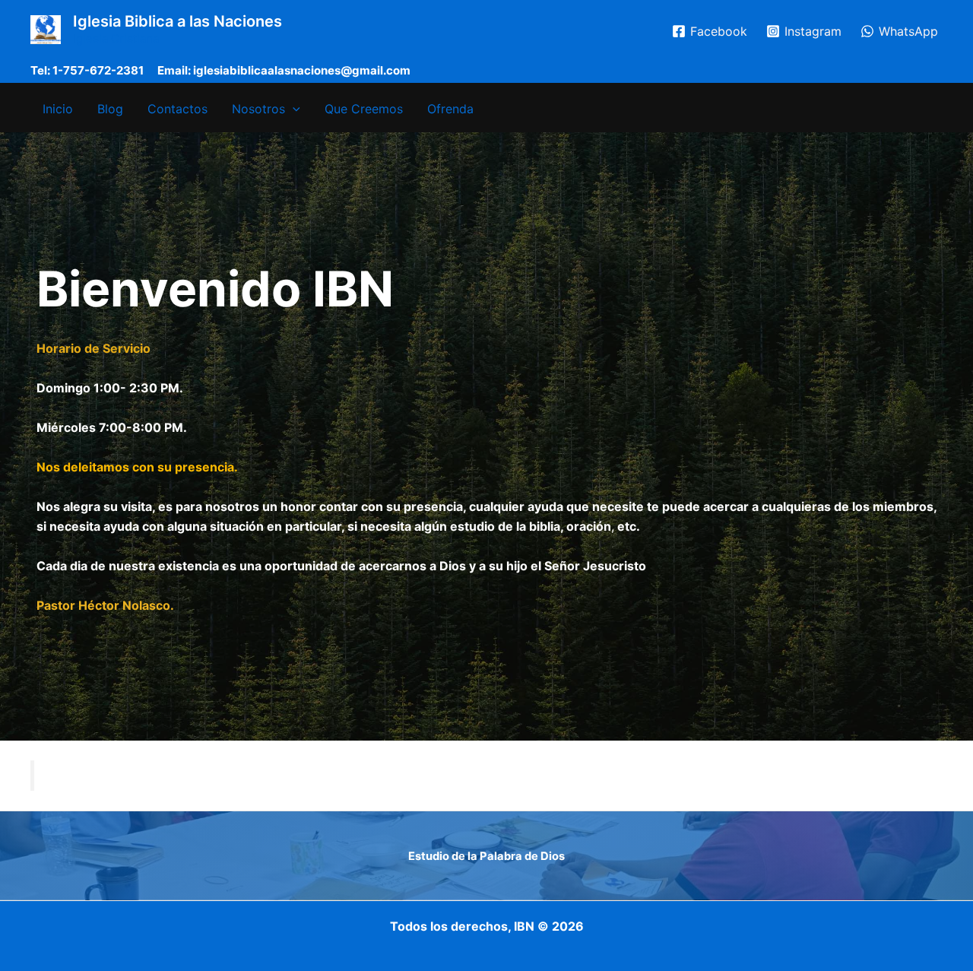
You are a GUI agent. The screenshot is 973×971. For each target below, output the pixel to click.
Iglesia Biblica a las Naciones (177, 21)
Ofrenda (450, 108)
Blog (110, 108)
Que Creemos (364, 108)
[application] (292, 109)
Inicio (58, 108)
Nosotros (258, 108)
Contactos (177, 108)
